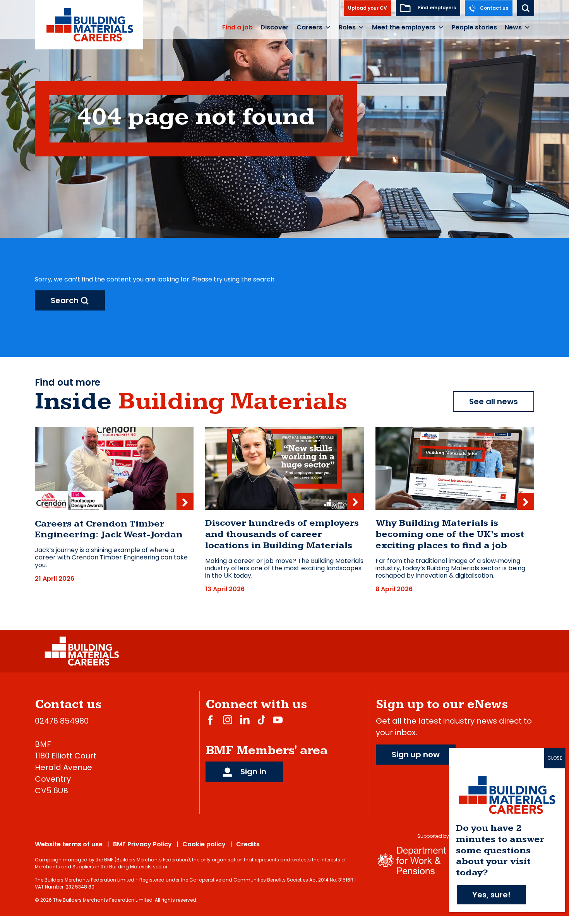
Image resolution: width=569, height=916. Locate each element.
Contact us (493, 8)
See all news (493, 401)
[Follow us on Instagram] (227, 719)
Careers (309, 27)
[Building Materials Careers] (89, 24)
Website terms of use (69, 844)
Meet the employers (403, 27)
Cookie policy (204, 844)
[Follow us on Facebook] (210, 719)
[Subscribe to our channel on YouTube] (278, 719)
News (513, 27)
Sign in (252, 771)
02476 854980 (62, 720)
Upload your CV (367, 8)
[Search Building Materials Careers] (525, 8)
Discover (275, 27)
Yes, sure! (491, 894)
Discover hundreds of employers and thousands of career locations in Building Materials (282, 534)
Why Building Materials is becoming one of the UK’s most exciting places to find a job (449, 534)
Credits (248, 844)
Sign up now (416, 754)
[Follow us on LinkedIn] (245, 719)
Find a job (237, 27)
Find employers (436, 7)
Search (66, 300)
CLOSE (554, 758)
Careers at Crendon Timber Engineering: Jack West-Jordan (109, 529)
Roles (347, 27)
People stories (474, 27)
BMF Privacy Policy (142, 844)
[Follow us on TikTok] (261, 719)
